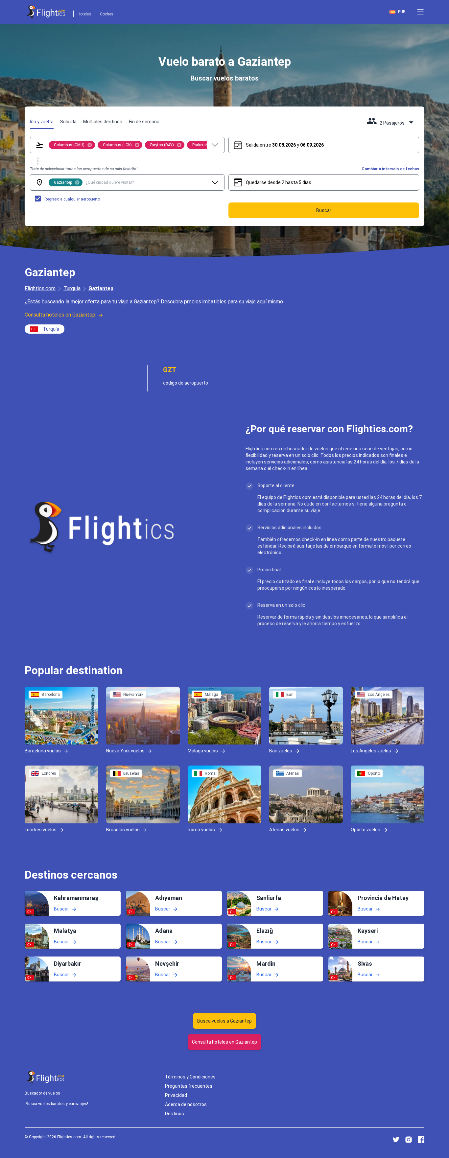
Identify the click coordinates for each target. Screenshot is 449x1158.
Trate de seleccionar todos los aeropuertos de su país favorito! (83, 169)
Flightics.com (40, 288)
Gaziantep (100, 288)
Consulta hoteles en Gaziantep (60, 315)
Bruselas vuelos (123, 829)
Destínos (174, 1113)
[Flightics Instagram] (409, 1140)
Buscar (61, 908)
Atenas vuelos (284, 829)
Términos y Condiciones (190, 1076)
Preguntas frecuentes (188, 1086)
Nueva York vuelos (125, 750)
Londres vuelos (41, 829)
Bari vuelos (280, 750)
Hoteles (84, 14)
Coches (106, 14)
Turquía (72, 288)
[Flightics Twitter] (396, 1139)
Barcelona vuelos (43, 750)
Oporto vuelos (365, 829)
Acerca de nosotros (186, 1104)
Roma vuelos (201, 829)
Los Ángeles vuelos (371, 750)
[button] (420, 11)
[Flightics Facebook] (421, 1139)
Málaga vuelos (203, 750)
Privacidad (176, 1095)
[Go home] (46, 1077)
